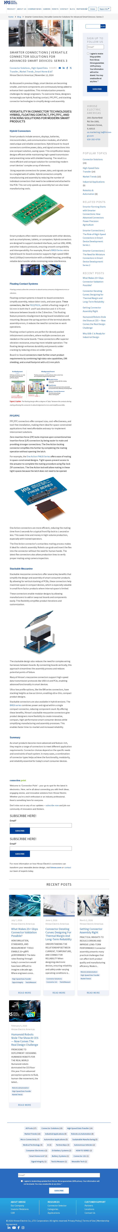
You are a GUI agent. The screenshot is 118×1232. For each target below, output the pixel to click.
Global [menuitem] (92, 9)
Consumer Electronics (36, 1150)
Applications (54, 1212)
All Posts (31, 1128)
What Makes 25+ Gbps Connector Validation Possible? (93, 281)
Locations (89, 1209)
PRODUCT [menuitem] (11, 9)
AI (49, 1144)
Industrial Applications (55, 1133)
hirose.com (55, 867)
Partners (89, 1205)
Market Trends (27, 71)
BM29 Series (57, 250)
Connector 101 (51, 982)
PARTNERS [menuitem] (81, 9)
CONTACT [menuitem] (64, 9)
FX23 (31, 305)
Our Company (17, 1205)
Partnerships (62, 1144)
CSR (13, 1212)
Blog (19, 16)
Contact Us (90, 1212)
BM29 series (15, 705)
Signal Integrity (17, 982)
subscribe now (52, 805)
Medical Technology (32, 1144)
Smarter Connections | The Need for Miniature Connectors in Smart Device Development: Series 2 (94, 258)
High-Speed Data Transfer (21, 979)
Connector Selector (57, 1205)
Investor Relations (20, 1209)
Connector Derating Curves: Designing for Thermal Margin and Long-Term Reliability (58, 934)
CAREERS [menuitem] (47, 9)
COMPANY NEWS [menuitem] (34, 9)
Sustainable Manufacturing (84, 1139)
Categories (53, 1209)
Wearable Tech (79, 1161)
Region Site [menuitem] (104, 9)
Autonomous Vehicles (84, 1144)
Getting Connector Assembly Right (91, 930)
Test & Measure (30, 982)
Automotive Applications (56, 1139)
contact (67, 867)
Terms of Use (89, 1220)
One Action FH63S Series (38, 456)
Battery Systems (60, 1156)
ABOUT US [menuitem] (21, 9)
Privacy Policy (74, 1220)
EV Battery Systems (61, 1150)
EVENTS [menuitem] (55, 9)
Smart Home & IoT (44, 71)
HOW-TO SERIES (84, 1150)
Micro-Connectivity (30, 1139)
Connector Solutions (20, 67)
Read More (24, 992)
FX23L (38, 305)
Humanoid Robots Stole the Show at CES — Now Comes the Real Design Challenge (24, 1039)
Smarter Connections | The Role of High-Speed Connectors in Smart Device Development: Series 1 (94, 237)
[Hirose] (10, 2)
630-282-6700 (93, 139)
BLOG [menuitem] (72, 9)
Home (11, 16)
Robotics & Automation (89, 972)
